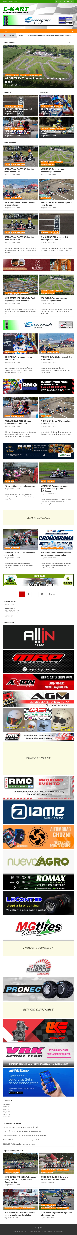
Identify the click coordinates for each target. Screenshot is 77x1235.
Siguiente (52, 594)
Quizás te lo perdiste (13, 1150)
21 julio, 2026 (45, 1218)
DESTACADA (23, 75)
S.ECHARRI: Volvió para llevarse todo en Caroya (54, 110)
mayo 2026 (6, 1112)
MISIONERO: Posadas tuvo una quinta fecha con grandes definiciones (54, 488)
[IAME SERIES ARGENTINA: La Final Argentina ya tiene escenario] (20, 284)
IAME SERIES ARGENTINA (48, 128)
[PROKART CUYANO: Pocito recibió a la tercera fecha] (56, 343)
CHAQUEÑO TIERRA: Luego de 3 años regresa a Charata (18, 110)
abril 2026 (6, 1114)
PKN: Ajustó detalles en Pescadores (20, 486)
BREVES (16, 75)
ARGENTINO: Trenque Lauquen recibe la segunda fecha (42, 36)
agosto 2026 (7, 1104)
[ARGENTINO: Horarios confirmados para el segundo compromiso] (56, 539)
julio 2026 (6, 1107)
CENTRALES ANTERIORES (12, 1169)
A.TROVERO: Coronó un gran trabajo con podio (56, 132)
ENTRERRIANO (15, 548)
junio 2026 (6, 1109)
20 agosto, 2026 (10, 114)
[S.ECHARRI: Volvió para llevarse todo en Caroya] (20, 343)
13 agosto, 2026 (10, 85)
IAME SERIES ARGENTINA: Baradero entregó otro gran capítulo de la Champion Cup (20, 1179)
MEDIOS (20, 106)
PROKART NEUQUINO (17, 128)
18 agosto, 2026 (10, 136)
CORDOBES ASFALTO (47, 106)
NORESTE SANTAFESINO (18, 164)
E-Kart (18, 85)
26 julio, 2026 (9, 1218)
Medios (7, 92)
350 (42, 594)
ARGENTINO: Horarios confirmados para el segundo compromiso (56, 553)
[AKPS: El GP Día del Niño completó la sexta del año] (56, 407)
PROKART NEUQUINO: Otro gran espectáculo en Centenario (18, 132)
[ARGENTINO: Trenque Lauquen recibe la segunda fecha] (56, 284)
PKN (12, 481)
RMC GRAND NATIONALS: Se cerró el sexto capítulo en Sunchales (20, 1213)
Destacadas (9, 42)
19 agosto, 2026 (46, 174)
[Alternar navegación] (5, 31)
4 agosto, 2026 (45, 1182)
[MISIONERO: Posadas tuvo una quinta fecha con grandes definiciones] (56, 473)
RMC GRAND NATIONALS (28, 1208)
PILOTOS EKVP (58, 106)
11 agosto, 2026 (46, 136)
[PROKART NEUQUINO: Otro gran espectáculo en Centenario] (20, 407)
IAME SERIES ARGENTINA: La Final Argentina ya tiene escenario (20, 299)
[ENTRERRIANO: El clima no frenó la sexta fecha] (20, 539)
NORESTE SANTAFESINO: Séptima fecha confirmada (19, 170)
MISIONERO (51, 481)
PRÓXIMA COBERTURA (47, 164)
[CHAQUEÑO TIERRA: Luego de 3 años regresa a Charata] (56, 224)
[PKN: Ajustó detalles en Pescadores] (20, 473)
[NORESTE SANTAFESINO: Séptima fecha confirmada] (20, 224)
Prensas (44, 92)
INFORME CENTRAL (62, 1169)
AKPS (42, 197)
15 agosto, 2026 (46, 558)
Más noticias (10, 142)
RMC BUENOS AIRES (47, 1172)
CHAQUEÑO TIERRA (10, 106)
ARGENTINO (9, 75)
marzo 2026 (7, 1117)
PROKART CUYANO (16, 197)
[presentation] (69, 42)
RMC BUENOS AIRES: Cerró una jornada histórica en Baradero (54, 1178)
